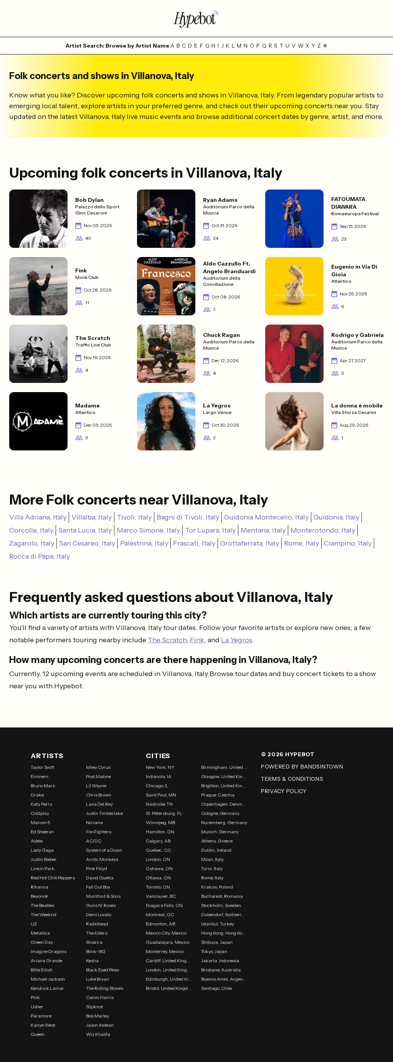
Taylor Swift (42, 767)
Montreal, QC (160, 914)
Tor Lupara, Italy (210, 530)
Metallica (40, 933)
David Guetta (100, 878)
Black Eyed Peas (102, 970)
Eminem (39, 776)
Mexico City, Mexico (166, 933)
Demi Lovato (98, 914)
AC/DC (93, 841)
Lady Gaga (42, 850)
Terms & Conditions (292, 778)
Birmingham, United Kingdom (224, 767)
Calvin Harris (100, 997)
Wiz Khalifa (98, 1034)
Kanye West (43, 1025)
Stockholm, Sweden (221, 905)
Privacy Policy (284, 791)
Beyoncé (39, 896)
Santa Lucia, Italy (85, 530)
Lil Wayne (96, 785)
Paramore (41, 1016)
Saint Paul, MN (161, 795)
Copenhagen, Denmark (224, 804)
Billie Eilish (42, 970)
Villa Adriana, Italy (37, 517)
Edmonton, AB (160, 924)
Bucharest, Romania (222, 896)
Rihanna (39, 887)
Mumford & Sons (103, 896)
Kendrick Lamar (47, 988)
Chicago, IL (157, 785)
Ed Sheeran (42, 831)
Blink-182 (96, 951)
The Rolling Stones (104, 988)
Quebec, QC (158, 850)
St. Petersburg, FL (164, 813)
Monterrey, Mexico (165, 951)
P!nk (35, 997)
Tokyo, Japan (214, 951)
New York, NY (160, 767)
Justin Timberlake (104, 813)
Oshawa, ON (159, 868)
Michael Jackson (48, 979)
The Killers (96, 933)
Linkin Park (42, 868)
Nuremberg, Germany (224, 822)
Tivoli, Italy (134, 517)
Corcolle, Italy (31, 530)
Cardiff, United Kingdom (169, 960)
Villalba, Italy (91, 517)
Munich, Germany (220, 831)
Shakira (94, 942)
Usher (37, 1006)
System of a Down (104, 850)
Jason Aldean (100, 1025)
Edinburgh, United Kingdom (169, 979)
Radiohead (97, 924)
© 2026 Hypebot (288, 754)
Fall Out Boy (98, 887)
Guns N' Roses (101, 905)
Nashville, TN (159, 804)
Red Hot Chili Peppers (53, 878)
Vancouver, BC (161, 896)
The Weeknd (43, 914)
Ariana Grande (46, 960)
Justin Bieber (44, 859)
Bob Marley (97, 1016)
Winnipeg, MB (160, 822)
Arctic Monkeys (102, 859)
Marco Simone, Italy (148, 530)
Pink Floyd (96, 868)
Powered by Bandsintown (302, 766)
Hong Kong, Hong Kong (224, 933)
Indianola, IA (159, 776)
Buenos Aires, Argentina (224, 979)
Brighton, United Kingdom (224, 785)
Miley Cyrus (98, 767)
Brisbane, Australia (221, 970)
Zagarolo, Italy (31, 543)
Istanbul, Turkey (217, 924)
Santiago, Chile (216, 988)
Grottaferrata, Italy (249, 543)
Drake (37, 795)
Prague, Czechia (217, 795)
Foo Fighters (98, 831)
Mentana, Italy (263, 530)
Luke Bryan (97, 979)
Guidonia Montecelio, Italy (266, 517)
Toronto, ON (158, 887)
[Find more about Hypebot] (196, 18)
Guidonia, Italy (336, 517)
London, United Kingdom (169, 970)
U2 (34, 924)
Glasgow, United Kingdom (224, 776)
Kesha (92, 960)
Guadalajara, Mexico (168, 942)
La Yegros (236, 640)
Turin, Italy (212, 868)
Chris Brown (98, 795)
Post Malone (98, 776)
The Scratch (167, 640)
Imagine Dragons (48, 951)
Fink (197, 640)
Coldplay (40, 813)
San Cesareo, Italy (87, 543)
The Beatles (42, 905)
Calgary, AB (158, 841)
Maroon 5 (40, 822)
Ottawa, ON (158, 878)
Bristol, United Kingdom (169, 988)
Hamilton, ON (160, 831)
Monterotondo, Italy (323, 530)
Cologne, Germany (220, 813)
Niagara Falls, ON (164, 905)
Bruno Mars (43, 785)
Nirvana (94, 822)
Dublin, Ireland (216, 850)
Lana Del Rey (99, 804)
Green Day (42, 942)
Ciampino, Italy (348, 543)
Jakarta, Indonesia (220, 960)
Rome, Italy (301, 543)
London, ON (158, 859)
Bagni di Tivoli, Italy (188, 517)
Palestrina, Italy (144, 543)
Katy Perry (41, 804)
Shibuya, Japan (217, 942)
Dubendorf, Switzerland (224, 914)
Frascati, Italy (194, 543)
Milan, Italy (212, 859)
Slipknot (94, 1006)
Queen (38, 1034)
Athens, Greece (217, 841)
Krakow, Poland (217, 887)
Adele (37, 841)
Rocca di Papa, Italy (39, 556)
